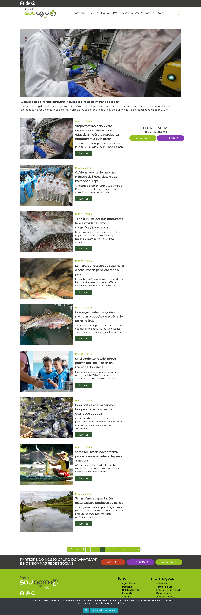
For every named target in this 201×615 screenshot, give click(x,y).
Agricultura (128, 583)
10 (108, 549)
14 (123, 549)
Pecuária (127, 586)
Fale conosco (163, 593)
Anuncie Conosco (165, 596)
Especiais (127, 593)
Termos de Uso (164, 586)
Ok (86, 610)
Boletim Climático (131, 590)
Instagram (170, 138)
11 (113, 549)
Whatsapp (169, 562)
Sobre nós (161, 583)
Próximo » (133, 549)
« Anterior (74, 549)
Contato (126, 596)
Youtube (113, 562)
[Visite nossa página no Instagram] (28, 3)
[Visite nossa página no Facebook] (22, 3)
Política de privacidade (104, 610)
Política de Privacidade (168, 590)
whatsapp (143, 138)
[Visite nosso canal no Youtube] (33, 3)
